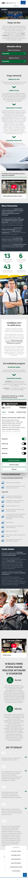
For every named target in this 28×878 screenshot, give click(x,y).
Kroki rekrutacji (16, 859)
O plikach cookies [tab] (21, 412)
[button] (18, 3)
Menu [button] (16, 6)
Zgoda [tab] (4, 412)
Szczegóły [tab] (11, 412)
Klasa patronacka (16, 863)
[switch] (24, 443)
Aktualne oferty (16, 855)
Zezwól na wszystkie (14, 460)
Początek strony (16, 851)
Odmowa (14, 469)
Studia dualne (16, 871)
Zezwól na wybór (14, 464)
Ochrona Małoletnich (16, 867)
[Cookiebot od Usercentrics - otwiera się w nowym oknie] (19, 408)
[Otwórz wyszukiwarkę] (15, 3)
